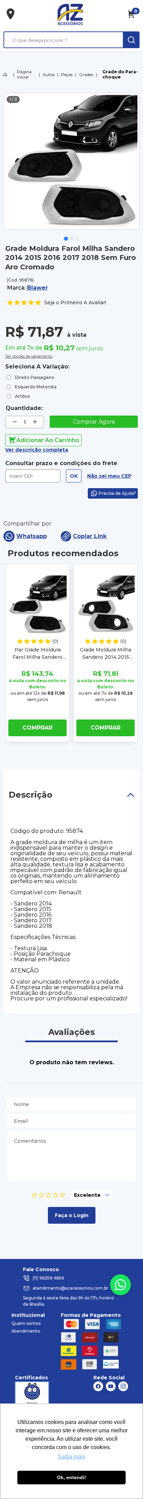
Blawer (37, 287)
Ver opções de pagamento (28, 355)
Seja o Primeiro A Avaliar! (75, 302)
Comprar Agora (94, 421)
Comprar (37, 727)
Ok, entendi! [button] (71, 1477)
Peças (67, 74)
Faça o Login (72, 1215)
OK (74, 476)
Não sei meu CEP (109, 476)
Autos (48, 74)
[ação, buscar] (131, 39)
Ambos (22, 396)
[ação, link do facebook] (98, 1386)
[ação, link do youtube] (111, 1386)
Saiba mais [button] (71, 1457)
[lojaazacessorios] (70, 14)
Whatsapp (31, 536)
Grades (86, 74)
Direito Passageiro (34, 377)
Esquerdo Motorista (36, 386)
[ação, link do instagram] (123, 1386)
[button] (66, 239)
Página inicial (24, 74)
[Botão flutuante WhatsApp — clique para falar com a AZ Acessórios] (120, 1284)
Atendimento (25, 1331)
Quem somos (26, 1323)
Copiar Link (90, 536)
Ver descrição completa (36, 450)
